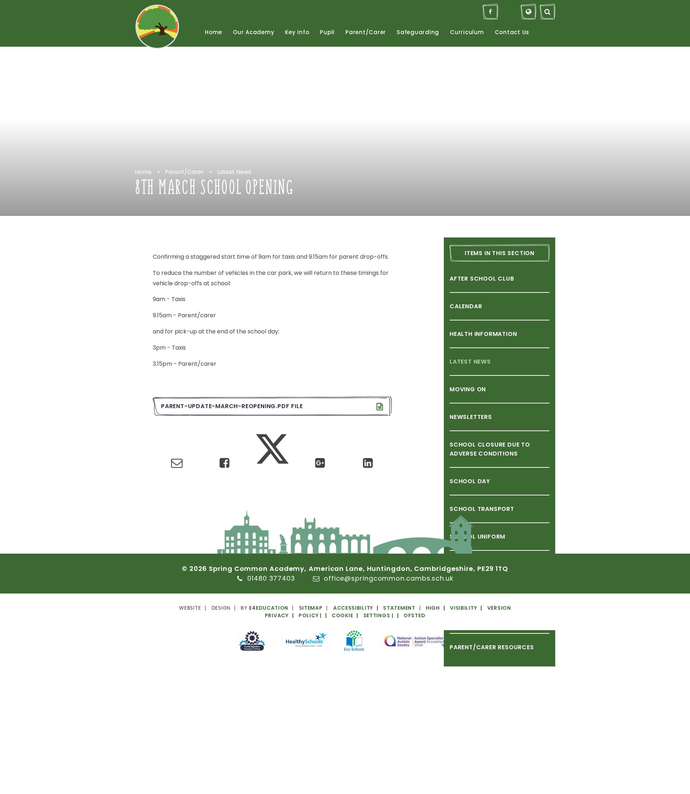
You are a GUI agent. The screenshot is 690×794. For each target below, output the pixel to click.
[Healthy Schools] (306, 642)
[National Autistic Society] (415, 642)
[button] (354, 615)
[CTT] (252, 642)
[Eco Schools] (354, 641)
